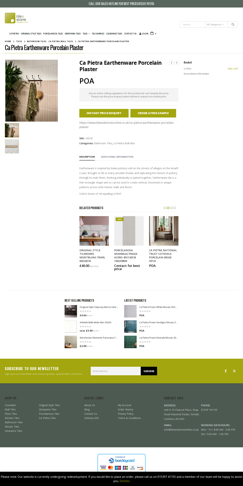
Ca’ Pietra (14, 33)
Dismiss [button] (125, 481)
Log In (145, 33)
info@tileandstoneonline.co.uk (181, 429)
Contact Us (130, 33)
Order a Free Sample (153, 113)
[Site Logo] (16, 18)
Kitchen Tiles (12, 418)
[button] (5, 90)
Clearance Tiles (114, 33)
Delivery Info (91, 418)
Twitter (234, 371)
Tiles (85, 33)
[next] (176, 62)
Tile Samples (98, 33)
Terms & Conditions (129, 418)
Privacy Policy (125, 413)
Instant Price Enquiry (104, 113)
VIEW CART (233, 68)
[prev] (171, 62)
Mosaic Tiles (12, 426)
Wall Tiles (10, 409)
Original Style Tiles (31, 33)
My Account (124, 405)
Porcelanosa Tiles (53, 33)
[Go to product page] (71, 311)
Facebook (225, 371)
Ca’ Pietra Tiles (47, 418)
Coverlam (10, 405)
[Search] (233, 24)
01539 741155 (146, 4)
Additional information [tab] (117, 156)
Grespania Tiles (73, 33)
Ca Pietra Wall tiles (124, 143)
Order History (125, 409)
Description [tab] (87, 156)
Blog (87, 409)
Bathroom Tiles (103, 143)
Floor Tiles (11, 413)
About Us (89, 405)
